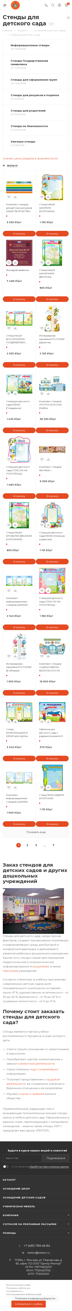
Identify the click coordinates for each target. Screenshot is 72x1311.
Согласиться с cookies (28, 1304)
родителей (41, 966)
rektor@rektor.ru (38, 1252)
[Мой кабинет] (59, 5)
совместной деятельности (36, 1063)
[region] (36, 1295)
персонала (10, 970)
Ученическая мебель (19, 1206)
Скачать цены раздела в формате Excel (30, 158)
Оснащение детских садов (24, 1197)
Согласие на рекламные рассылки (29, 1224)
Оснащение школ (16, 1188)
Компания (10, 1215)
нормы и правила (31, 1093)
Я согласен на (40, 1166)
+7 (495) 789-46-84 (37, 1245)
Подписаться (56, 1158)
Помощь (9, 1233)
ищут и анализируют (44, 1069)
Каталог (9, 1179)
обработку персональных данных (49, 1166)
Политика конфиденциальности (35, 1298)
